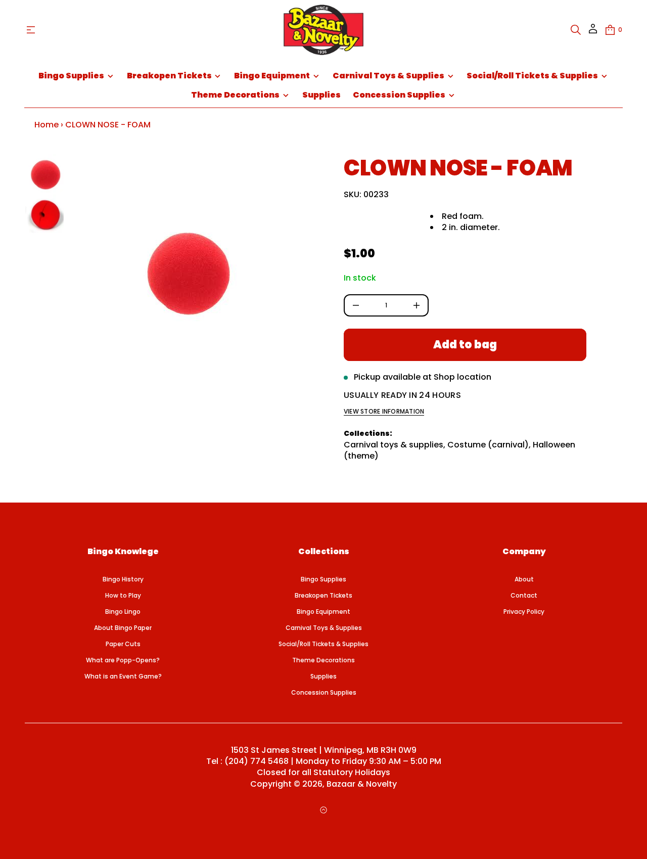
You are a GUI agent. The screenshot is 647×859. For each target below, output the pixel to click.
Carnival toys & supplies (393, 444)
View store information (384, 412)
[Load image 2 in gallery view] (44, 214)
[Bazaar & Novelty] (323, 30)
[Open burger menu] (31, 30)
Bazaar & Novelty (362, 784)
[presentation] (188, 272)
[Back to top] (323, 810)
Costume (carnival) (488, 444)
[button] (576, 30)
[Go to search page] (576, 30)
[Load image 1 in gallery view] (44, 173)
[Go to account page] (593, 32)
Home (46, 124)
